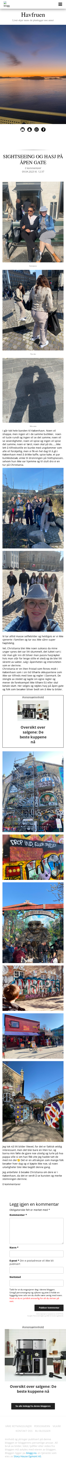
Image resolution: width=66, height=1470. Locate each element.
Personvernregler (38, 1316)
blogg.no (31, 1453)
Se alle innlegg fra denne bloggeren (33, 1406)
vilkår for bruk (50, 1316)
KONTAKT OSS (24, 1430)
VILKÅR (57, 1426)
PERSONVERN (42, 1426)
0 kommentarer (33, 168)
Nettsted (15, 1277)
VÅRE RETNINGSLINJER (18, 1426)
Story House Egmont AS (27, 1456)
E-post (32, 1262)
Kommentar (18, 1215)
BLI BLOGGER (43, 1430)
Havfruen (33, 16)
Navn (14, 1247)
